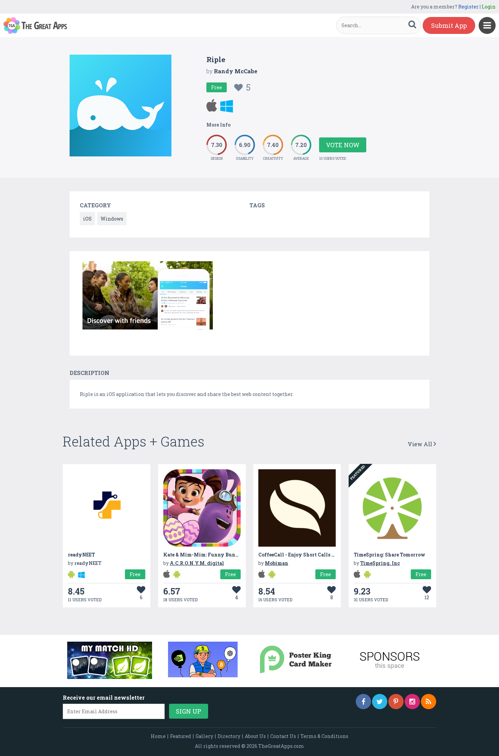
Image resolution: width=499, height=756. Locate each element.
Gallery (204, 736)
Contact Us (283, 736)
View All (420, 444)
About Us (255, 736)
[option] (148, 296)
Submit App (449, 25)
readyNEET (81, 554)
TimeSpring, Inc (380, 563)
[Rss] (428, 701)
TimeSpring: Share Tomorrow (389, 554)
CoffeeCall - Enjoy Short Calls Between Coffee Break (321, 554)
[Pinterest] (396, 701)
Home (158, 736)
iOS (87, 218)
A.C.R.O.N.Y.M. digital (197, 563)
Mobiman (276, 563)
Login (489, 6)
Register (468, 6)
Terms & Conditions (324, 736)
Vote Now (342, 145)
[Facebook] (363, 701)
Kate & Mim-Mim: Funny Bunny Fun (208, 554)
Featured (180, 736)
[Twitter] (379, 701)
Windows (111, 218)
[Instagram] (412, 701)
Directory (229, 736)
